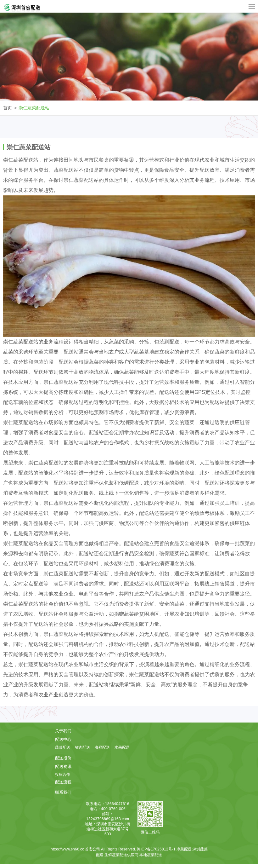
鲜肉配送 (82, 747)
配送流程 (63, 782)
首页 (7, 107)
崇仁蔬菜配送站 (34, 107)
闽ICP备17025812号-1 (157, 849)
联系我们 (63, 792)
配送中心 (63, 739)
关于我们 (63, 731)
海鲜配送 (102, 747)
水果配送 (122, 747)
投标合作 (62, 774)
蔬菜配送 (62, 747)
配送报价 (63, 758)
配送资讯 (63, 766)
